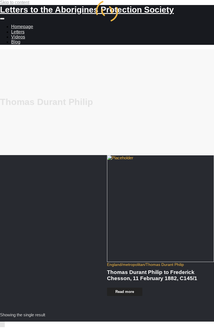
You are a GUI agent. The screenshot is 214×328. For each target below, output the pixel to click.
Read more (124, 292)
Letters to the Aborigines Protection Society (87, 9)
